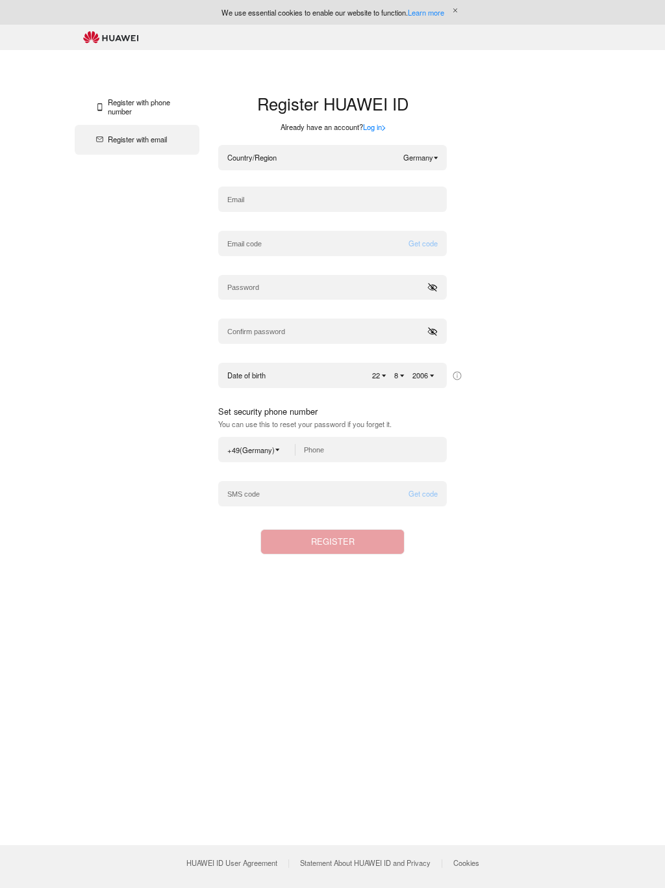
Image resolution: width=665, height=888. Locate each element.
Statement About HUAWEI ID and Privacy (365, 862)
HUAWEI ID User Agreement (231, 862)
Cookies (466, 862)
